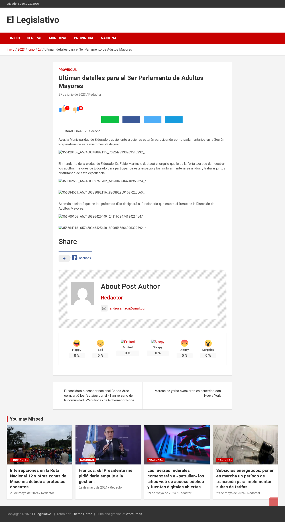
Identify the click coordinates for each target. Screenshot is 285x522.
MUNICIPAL (58, 38)
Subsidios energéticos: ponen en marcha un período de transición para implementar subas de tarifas (245, 478)
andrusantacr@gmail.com (128, 308)
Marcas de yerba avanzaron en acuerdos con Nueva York (188, 393)
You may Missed (26, 419)
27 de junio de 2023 (72, 94)
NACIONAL (109, 38)
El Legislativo (33, 20)
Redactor (94, 94)
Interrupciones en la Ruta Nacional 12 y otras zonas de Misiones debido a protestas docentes (38, 478)
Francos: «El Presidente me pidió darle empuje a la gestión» (105, 476)
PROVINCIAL (84, 38)
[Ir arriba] (273, 501)
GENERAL (34, 38)
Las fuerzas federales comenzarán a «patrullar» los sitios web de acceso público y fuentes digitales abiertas (175, 478)
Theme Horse (82, 514)
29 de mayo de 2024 (24, 493)
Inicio (15, 38)
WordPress (134, 514)
